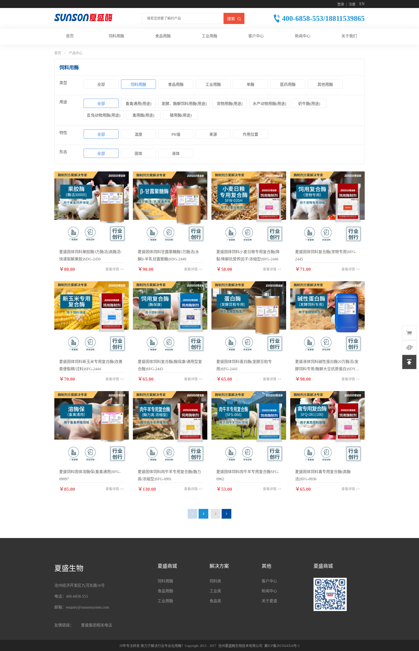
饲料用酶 (165, 581)
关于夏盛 (269, 601)
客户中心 (269, 581)
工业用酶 (165, 601)
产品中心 (75, 53)
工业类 (215, 591)
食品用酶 (165, 591)
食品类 (215, 601)
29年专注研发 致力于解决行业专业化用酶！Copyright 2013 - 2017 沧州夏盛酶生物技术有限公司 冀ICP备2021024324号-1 (209, 646)
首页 (57, 53)
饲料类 (215, 581)
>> (114, 269)
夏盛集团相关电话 (96, 625)
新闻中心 (269, 591)
